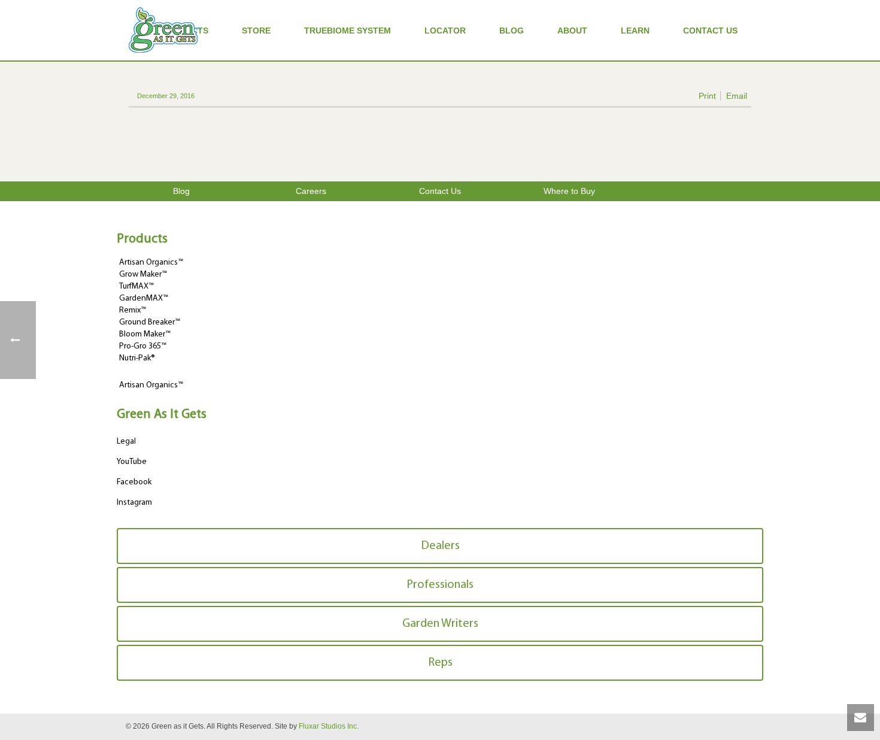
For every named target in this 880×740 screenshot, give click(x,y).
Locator (445, 30)
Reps (440, 663)
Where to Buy (569, 191)
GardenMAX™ (143, 298)
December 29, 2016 (166, 95)
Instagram (134, 502)
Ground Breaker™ (149, 322)
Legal (126, 441)
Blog (511, 30)
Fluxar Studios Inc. (329, 726)
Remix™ (132, 310)
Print (707, 96)
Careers (311, 191)
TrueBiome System (347, 30)
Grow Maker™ (143, 274)
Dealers (440, 546)
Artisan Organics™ (151, 262)
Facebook (134, 482)
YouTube (132, 461)
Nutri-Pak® (137, 358)
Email (736, 96)
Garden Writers (440, 624)
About (572, 30)
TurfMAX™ (136, 286)
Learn (635, 30)
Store (256, 30)
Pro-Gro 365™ (142, 346)
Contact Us (710, 30)
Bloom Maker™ (145, 334)
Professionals (440, 585)
